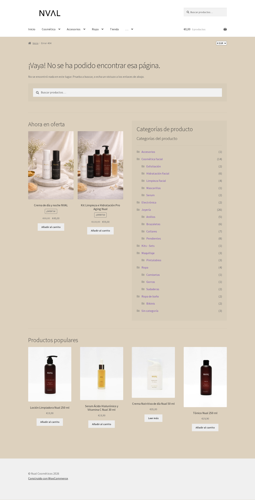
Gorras (150, 282)
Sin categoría (150, 311)
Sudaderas (152, 289)
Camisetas (153, 275)
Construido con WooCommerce (48, 478)
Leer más (153, 418)
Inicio (31, 29)
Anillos (150, 217)
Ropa (95, 29)
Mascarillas (153, 188)
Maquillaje (148, 253)
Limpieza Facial (156, 181)
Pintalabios (153, 260)
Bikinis (150, 303)
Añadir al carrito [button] (50, 227)
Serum (150, 195)
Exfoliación (153, 166)
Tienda (114, 29)
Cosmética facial (152, 159)
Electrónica (149, 202)
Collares (151, 231)
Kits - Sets (148, 246)
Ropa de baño (150, 296)
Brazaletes (153, 224)
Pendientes (153, 238)
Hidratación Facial (157, 173)
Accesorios (73, 29)
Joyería (146, 210)
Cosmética (48, 29)
